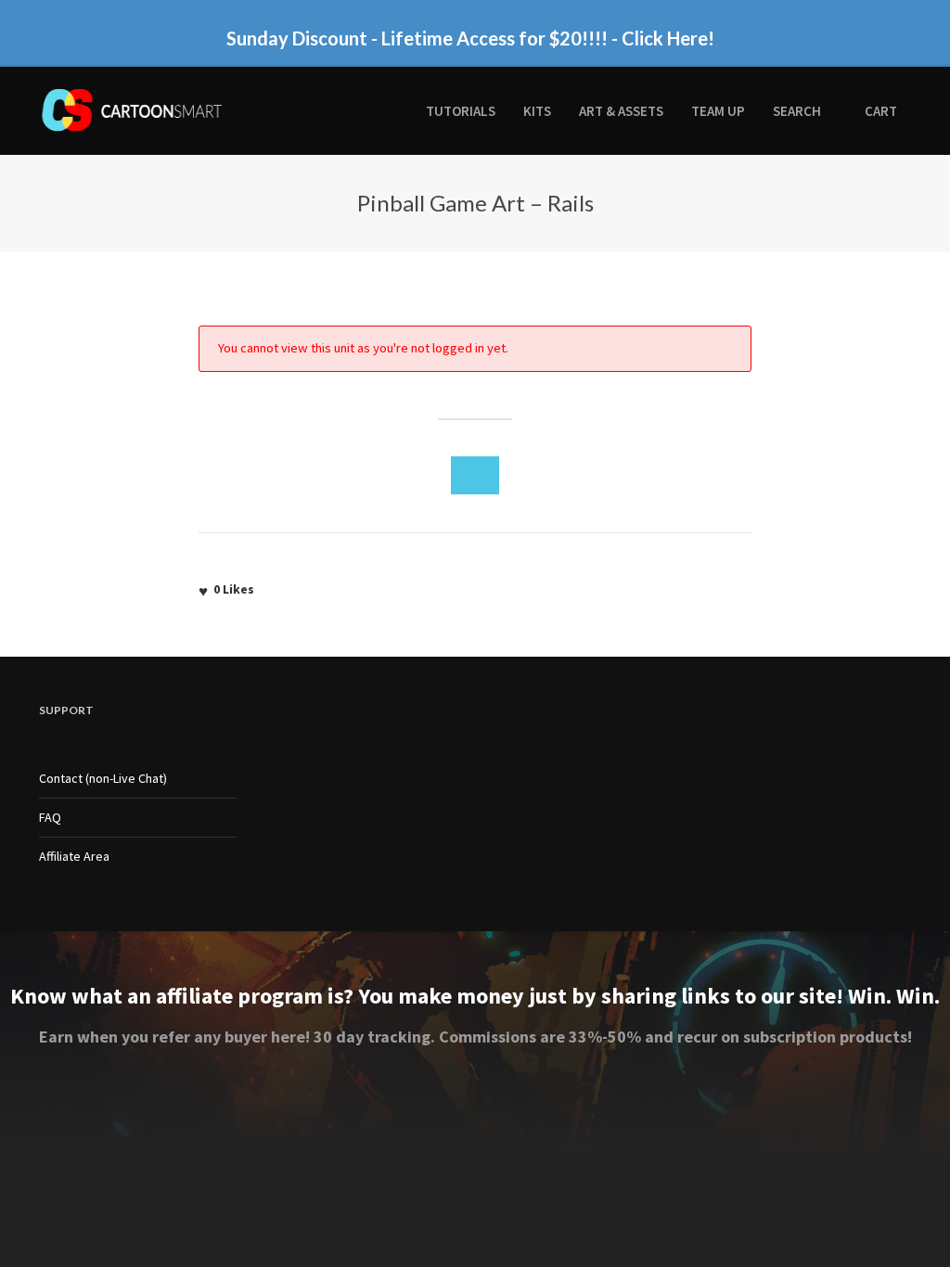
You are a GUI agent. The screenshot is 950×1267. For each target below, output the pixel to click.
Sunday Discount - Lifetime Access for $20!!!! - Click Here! (470, 38)
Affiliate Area (74, 856)
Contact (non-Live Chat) (103, 778)
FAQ (50, 817)
